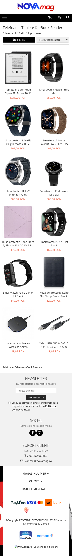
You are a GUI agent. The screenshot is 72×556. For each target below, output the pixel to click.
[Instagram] (39, 433)
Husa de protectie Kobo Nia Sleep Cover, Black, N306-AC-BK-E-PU (54, 294)
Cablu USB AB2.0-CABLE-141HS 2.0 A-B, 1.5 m (54, 345)
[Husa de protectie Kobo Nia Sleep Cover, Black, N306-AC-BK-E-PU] (54, 272)
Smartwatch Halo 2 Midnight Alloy (18, 192)
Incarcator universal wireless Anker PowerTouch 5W (18, 345)
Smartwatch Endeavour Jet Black (54, 192)
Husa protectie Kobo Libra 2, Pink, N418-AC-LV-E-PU (18, 243)
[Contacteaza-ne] (50, 17)
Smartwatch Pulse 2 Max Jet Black (18, 294)
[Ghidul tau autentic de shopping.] (45, 536)
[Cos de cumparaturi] (59, 17)
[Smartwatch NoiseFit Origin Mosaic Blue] (18, 120)
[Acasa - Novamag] (36, 7)
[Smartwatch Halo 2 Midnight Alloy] (18, 171)
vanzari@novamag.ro (38, 461)
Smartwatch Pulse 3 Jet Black (54, 243)
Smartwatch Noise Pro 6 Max (54, 91)
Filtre (20, 39)
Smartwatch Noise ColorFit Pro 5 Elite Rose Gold (54, 142)
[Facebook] (32, 433)
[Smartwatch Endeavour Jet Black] (54, 171)
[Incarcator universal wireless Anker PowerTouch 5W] (18, 323)
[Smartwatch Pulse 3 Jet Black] (54, 222)
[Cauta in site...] (68, 17)
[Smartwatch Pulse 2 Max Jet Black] (18, 272)
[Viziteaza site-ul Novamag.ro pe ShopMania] (25, 536)
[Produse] (5, 18)
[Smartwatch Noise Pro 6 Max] (54, 67)
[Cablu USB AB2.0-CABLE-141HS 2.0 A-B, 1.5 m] (54, 323)
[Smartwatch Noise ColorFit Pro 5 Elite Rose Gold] (54, 120)
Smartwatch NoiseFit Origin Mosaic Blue (18, 142)
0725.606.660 (38, 456)
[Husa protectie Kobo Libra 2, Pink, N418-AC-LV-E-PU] (18, 222)
